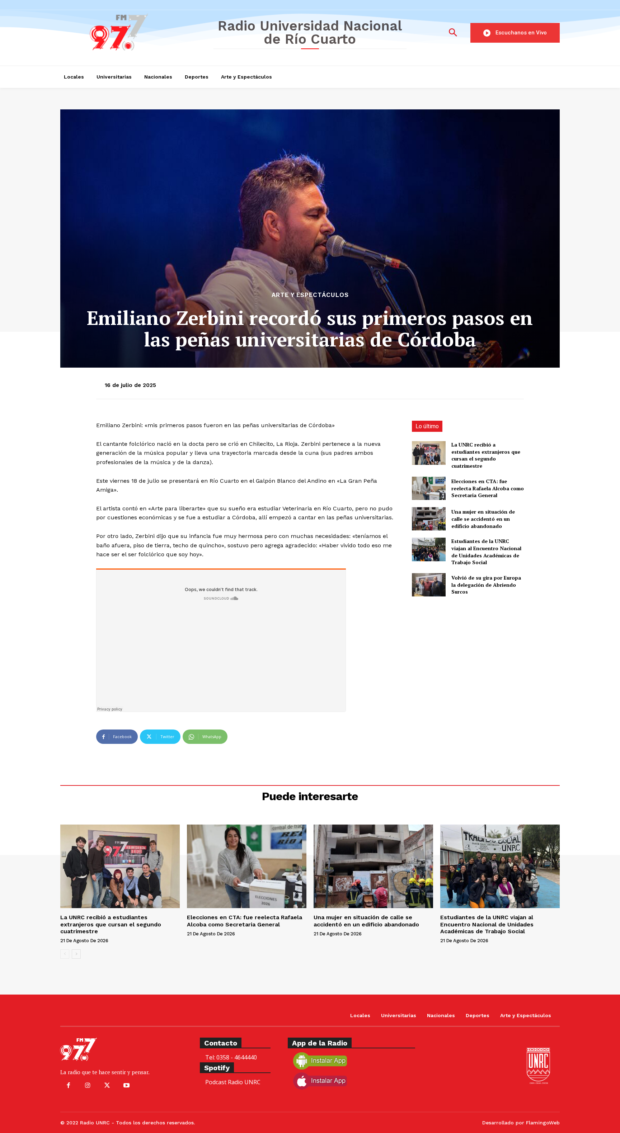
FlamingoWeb (543, 1122)
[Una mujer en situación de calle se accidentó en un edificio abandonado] (428, 518)
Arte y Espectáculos (310, 295)
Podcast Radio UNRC (232, 1082)
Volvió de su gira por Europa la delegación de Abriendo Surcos (486, 584)
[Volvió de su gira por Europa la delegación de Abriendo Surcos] (428, 584)
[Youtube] (127, 1086)
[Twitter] (107, 1086)
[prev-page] (64, 954)
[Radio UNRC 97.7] (131, 32)
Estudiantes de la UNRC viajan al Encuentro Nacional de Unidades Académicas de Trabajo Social (486, 552)
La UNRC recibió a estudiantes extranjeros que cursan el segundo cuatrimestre (485, 455)
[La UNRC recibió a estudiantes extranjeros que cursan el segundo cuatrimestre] (428, 452)
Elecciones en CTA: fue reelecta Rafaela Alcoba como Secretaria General (487, 488)
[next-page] (76, 954)
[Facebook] (68, 1086)
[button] (453, 33)
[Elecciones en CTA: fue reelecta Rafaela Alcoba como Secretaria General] (428, 488)
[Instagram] (87, 1086)
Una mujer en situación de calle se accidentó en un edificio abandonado (483, 518)
